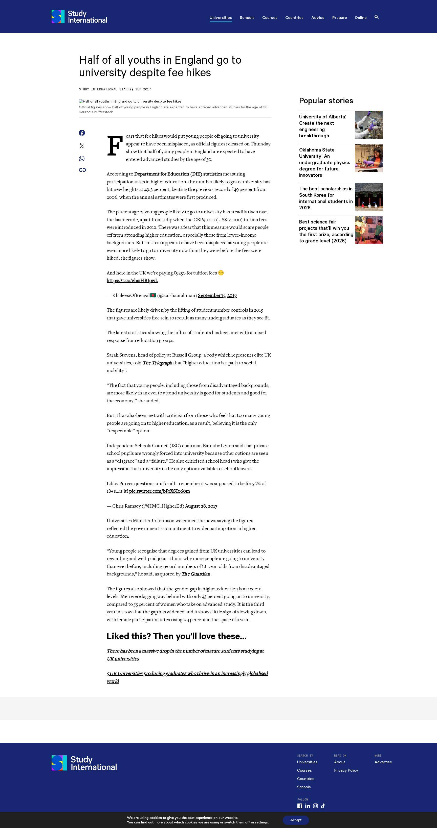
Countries (294, 18)
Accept (295, 820)
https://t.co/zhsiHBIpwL (132, 281)
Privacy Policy (346, 770)
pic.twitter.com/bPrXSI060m (159, 491)
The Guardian (195, 574)
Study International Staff (104, 89)
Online (361, 18)
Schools (247, 18)
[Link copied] (82, 170)
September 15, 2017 (217, 295)
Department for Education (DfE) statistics (178, 174)
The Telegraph (157, 363)
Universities (221, 18)
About (339, 762)
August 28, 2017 (201, 506)
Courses (269, 18)
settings (261, 822)
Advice (317, 18)
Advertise (383, 762)
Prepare (339, 18)
